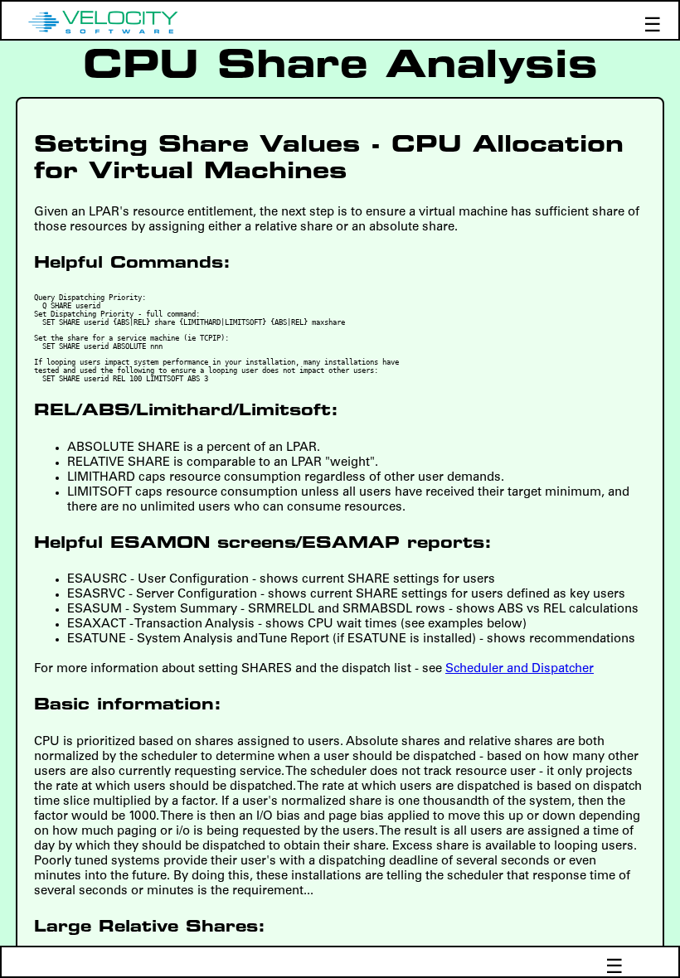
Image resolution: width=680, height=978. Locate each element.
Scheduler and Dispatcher (519, 669)
